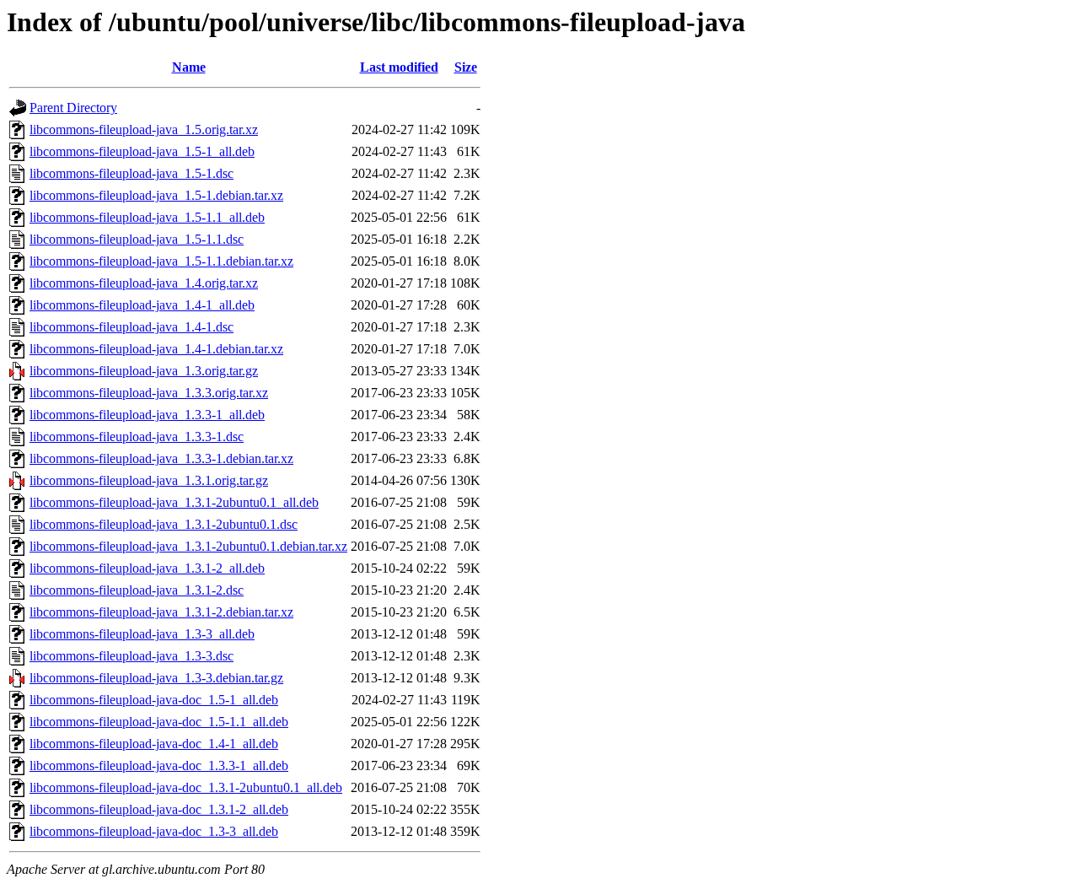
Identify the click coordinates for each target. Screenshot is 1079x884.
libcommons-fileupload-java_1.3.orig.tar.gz (144, 371)
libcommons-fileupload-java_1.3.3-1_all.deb (147, 414)
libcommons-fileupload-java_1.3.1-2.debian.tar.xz (161, 612)
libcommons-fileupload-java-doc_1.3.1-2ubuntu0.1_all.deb (186, 787)
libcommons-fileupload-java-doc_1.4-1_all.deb (154, 743)
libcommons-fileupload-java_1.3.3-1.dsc (137, 436)
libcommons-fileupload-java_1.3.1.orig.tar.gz (149, 480)
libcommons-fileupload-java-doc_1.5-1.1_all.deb (159, 721)
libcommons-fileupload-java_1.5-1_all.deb (142, 151)
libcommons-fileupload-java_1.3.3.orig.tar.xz (149, 392)
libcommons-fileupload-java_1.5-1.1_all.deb (147, 217)
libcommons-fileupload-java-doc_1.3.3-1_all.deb (159, 765)
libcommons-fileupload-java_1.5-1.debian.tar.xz (156, 195)
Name (189, 67)
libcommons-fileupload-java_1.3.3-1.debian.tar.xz (161, 458)
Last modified (399, 67)
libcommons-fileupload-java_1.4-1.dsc (132, 327)
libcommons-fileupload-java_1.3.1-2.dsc (137, 590)
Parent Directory (73, 107)
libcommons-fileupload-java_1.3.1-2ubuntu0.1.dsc (164, 524)
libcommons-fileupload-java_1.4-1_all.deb (142, 305)
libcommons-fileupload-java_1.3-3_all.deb (142, 634)
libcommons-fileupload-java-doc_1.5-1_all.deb (154, 700)
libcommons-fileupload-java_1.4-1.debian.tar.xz (156, 349)
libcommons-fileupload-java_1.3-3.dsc (132, 656)
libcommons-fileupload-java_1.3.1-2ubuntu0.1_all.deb (174, 502)
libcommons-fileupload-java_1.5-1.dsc (132, 173)
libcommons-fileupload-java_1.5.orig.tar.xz (144, 129)
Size (465, 67)
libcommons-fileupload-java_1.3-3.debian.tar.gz (156, 678)
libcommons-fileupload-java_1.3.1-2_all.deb (147, 568)
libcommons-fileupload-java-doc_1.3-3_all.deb (154, 831)
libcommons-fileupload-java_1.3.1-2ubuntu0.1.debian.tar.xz (188, 546)
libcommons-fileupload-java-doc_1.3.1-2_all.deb (159, 809)
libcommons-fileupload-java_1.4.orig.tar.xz (144, 283)
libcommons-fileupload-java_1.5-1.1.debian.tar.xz (161, 261)
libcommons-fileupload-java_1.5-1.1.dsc (137, 239)
